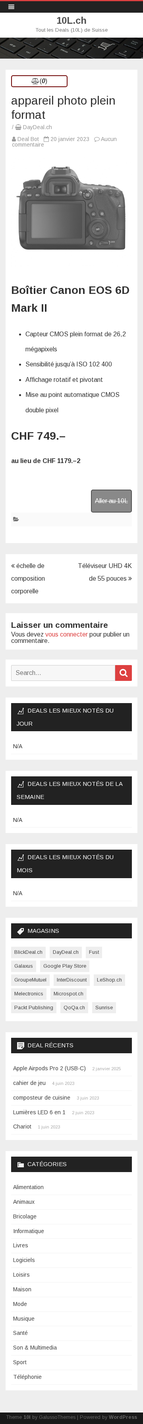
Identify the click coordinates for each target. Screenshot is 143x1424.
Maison (22, 1289)
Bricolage (25, 1216)
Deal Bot (28, 139)
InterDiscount (72, 980)
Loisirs (21, 1274)
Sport (20, 1362)
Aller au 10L (111, 501)
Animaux (24, 1202)
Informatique (28, 1231)
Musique (24, 1318)
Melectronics (28, 994)
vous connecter (66, 634)
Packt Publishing (33, 1007)
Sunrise (104, 1007)
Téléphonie (27, 1377)
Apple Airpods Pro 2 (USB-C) (49, 1068)
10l (27, 1417)
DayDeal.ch (37, 127)
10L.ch (71, 20)
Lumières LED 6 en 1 (39, 1112)
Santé (20, 1333)
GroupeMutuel (30, 980)
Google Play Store (64, 966)
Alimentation (28, 1187)
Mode (20, 1304)
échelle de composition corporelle (28, 578)
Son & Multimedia (35, 1347)
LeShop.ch (109, 980)
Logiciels (24, 1260)
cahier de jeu (29, 1083)
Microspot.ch (68, 994)
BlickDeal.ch (28, 952)
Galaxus (23, 966)
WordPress (123, 1417)
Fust (94, 952)
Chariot (22, 1126)
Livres (20, 1245)
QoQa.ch (74, 1007)
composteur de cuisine (41, 1097)
